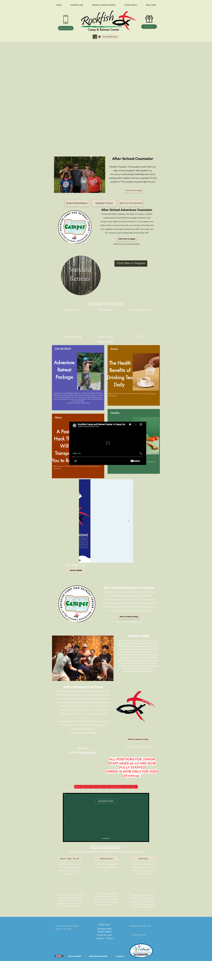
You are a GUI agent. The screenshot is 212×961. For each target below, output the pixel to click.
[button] (129, 616)
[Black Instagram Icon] (62, 956)
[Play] (100, 37)
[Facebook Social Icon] (56, 956)
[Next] (128, 521)
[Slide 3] (107, 838)
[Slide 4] (77, 677)
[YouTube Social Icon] (59, 956)
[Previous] (83, 521)
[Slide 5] (80, 677)
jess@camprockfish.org (86, 753)
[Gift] (149, 19)
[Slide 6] (85, 677)
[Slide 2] (104, 838)
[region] (81, 280)
